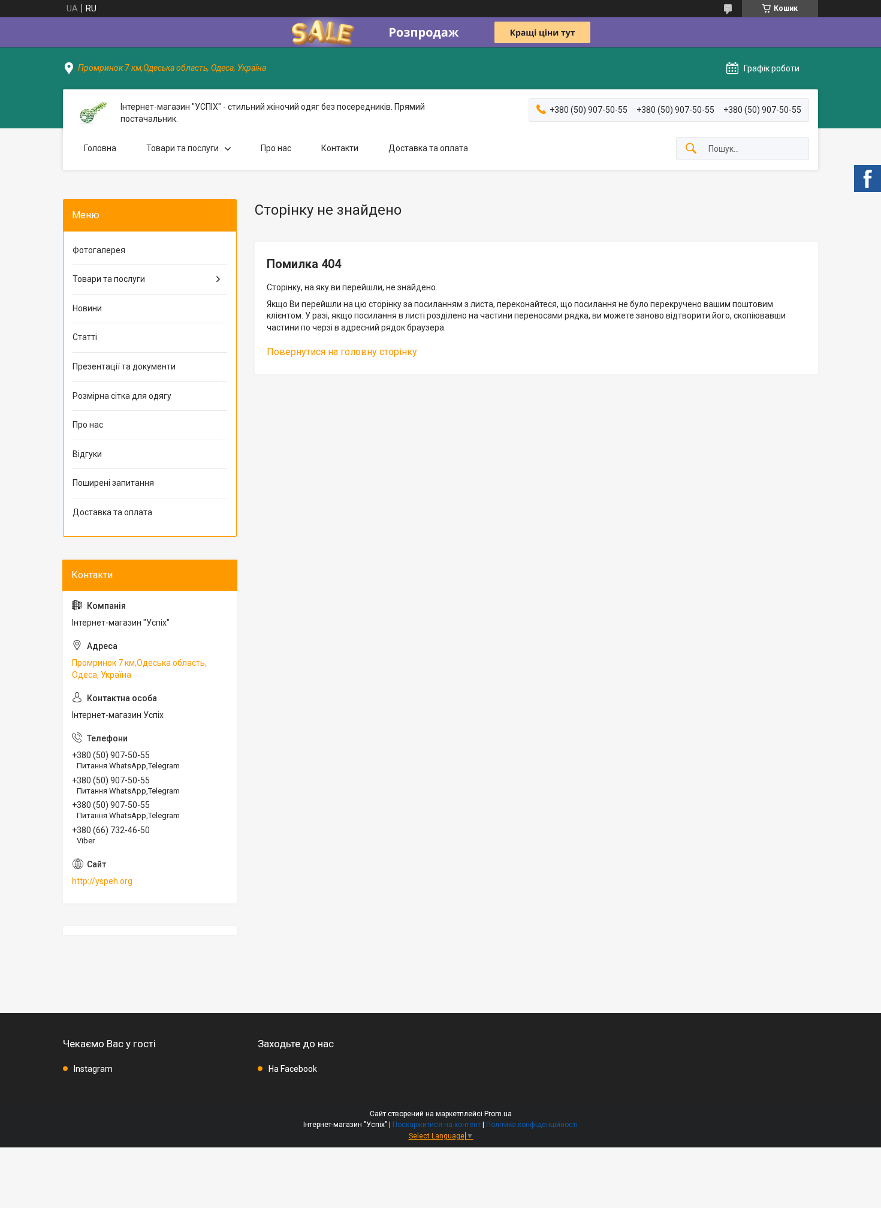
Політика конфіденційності (532, 1124)
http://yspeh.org (102, 881)
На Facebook (292, 1069)
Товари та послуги (182, 148)
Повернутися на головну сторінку (342, 351)
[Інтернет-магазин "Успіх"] (91, 113)
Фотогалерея (99, 250)
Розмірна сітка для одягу (122, 396)
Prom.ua (498, 1114)
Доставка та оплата (428, 148)
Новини (87, 308)
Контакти (339, 148)
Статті (85, 337)
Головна (100, 148)
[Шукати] (691, 149)
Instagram (93, 1069)
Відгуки (87, 454)
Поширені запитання (113, 483)
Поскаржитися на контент (437, 1124)
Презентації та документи (124, 366)
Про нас (276, 148)
